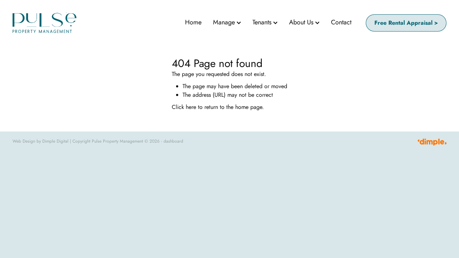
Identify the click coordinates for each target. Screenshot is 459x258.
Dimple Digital (55, 141)
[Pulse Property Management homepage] (56, 23)
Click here (184, 107)
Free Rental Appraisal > (406, 23)
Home (193, 22)
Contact (341, 22)
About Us (302, 22)
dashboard (173, 141)
